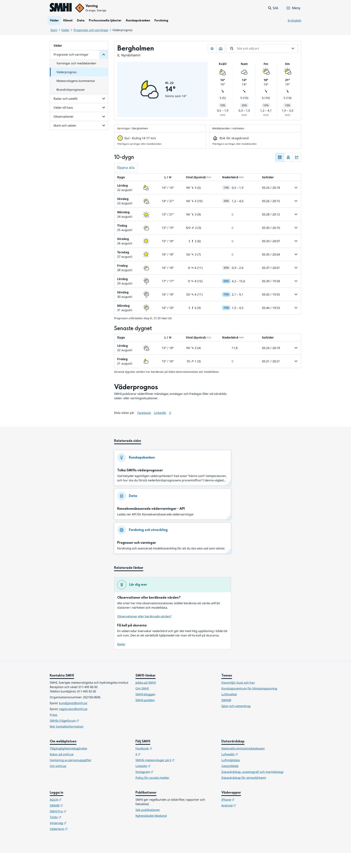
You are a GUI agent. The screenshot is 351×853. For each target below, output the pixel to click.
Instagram (162, 772)
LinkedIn (160, 413)
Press (53, 715)
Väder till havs (63, 108)
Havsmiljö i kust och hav (238, 683)
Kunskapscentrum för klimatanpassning (249, 688)
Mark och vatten (65, 125)
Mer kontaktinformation (67, 726)
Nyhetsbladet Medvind (151, 816)
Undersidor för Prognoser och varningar (103, 54)
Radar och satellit (66, 99)
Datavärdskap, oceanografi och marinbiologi (252, 772)
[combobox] (262, 48)
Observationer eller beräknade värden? (144, 616)
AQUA (73, 799)
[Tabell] (279, 157)
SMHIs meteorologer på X (172, 760)
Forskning (161, 20)
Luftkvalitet (229, 694)
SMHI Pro (76, 811)
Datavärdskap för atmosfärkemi (243, 778)
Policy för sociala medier (152, 778)
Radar (121, 644)
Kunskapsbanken (138, 20)
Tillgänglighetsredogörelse (68, 748)
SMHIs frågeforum (82, 720)
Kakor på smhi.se (61, 754)
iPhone (245, 799)
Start (53, 30)
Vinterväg (76, 823)
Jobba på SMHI (145, 683)
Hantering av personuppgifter (70, 760)
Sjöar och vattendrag (235, 706)
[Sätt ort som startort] (220, 48)
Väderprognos (66, 72)
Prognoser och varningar (90, 30)
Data (80, 20)
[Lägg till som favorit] (212, 48)
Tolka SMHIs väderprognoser (140, 470)
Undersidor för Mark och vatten (103, 125)
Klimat (68, 20)
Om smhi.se (58, 766)
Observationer (64, 116)
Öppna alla (126, 167)
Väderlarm (76, 829)
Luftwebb (247, 754)
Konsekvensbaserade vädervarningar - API (151, 508)
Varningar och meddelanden (76, 63)
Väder (54, 20)
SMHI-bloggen (145, 694)
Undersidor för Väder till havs (103, 107)
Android (246, 805)
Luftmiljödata (230, 760)
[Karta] (288, 157)
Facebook (144, 413)
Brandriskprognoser (70, 90)
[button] (273, 8)
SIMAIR (226, 700)
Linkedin (160, 766)
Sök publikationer (147, 810)
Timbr (73, 817)
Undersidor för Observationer (103, 116)
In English (294, 20)
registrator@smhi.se (73, 709)
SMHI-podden (145, 700)
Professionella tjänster (105, 20)
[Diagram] (296, 157)
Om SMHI (142, 688)
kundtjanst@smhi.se (73, 703)
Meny (296, 8)
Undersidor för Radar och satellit (103, 98)
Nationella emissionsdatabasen (243, 748)
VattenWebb (230, 766)
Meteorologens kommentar (75, 81)
